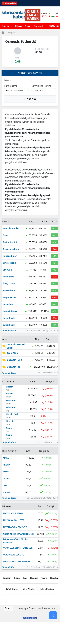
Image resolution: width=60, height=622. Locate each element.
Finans (44, 578)
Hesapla (30, 99)
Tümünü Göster (9, 330)
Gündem (7, 26)
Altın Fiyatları (29, 589)
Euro (45, 13)
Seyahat (54, 578)
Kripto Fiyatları (47, 589)
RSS (9, 608)
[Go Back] (53, 615)
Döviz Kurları (12, 589)
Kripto (10, 32)
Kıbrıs (18, 26)
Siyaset (38, 26)
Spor (28, 26)
